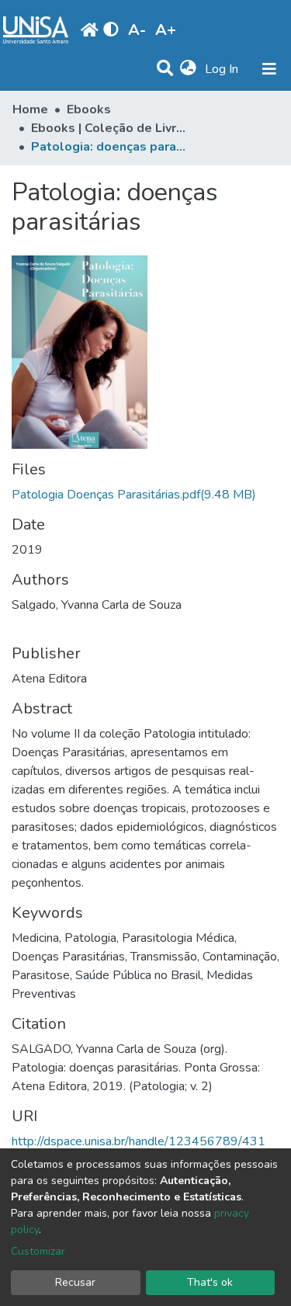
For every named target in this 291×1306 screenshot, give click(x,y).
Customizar (38, 1251)
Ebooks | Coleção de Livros (108, 128)
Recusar (75, 1282)
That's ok (210, 1282)
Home (30, 109)
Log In (223, 69)
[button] (188, 69)
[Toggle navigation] (269, 69)
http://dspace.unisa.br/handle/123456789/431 (138, 1141)
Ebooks (89, 109)
